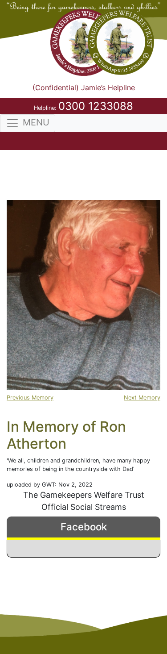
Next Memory (142, 397)
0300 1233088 (95, 106)
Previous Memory (30, 397)
